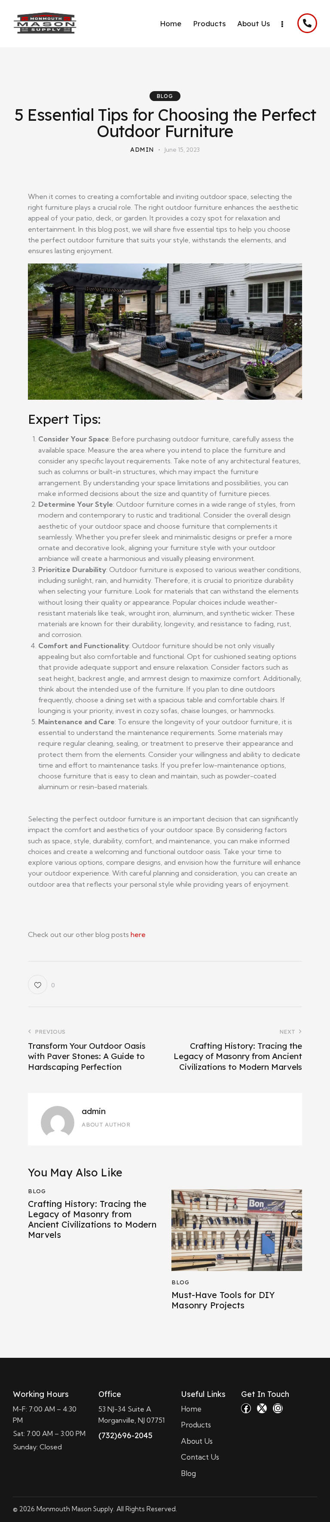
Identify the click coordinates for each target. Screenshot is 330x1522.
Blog (165, 96)
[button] (41, 984)
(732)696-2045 (125, 1435)
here (138, 934)
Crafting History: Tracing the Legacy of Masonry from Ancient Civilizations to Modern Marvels (92, 1219)
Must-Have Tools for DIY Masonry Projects (223, 1300)
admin (94, 1111)
